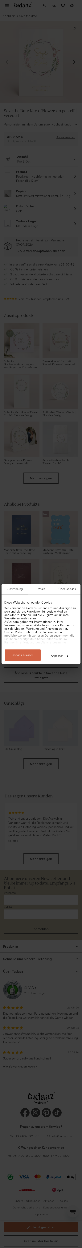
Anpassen (57, 656)
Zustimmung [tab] (15, 589)
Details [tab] (41, 589)
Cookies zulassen (23, 655)
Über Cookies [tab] (67, 589)
